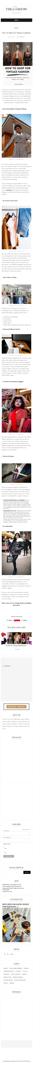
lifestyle (6, 974)
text (5, 853)
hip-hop (25, 971)
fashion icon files (9, 971)
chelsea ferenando (15, 576)
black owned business (16, 968)
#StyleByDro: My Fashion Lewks (11, 884)
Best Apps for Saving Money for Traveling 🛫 (15, 905)
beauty (6, 968)
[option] (16, 642)
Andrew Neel (15, 355)
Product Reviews (7, 891)
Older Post (21, 706)
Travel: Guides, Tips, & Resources (11, 886)
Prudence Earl (16, 305)
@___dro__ (10, 954)
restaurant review (20, 980)
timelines (9, 190)
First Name (6, 830)
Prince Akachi (15, 159)
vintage (12, 983)
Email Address (7, 837)
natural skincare (18, 977)
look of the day (15, 974)
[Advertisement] (16, 801)
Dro (9, 36)
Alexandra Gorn (16, 251)
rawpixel (15, 484)
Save (17, 620)
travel (6, 983)
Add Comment (21, 36)
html (5, 848)
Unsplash (21, 159)
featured (18, 971)
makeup (24, 974)
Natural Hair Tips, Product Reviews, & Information (13, 889)
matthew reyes (16, 434)
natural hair (7, 977)
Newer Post (12, 706)
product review (8, 980)
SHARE (10, 620)
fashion (16, 28)
